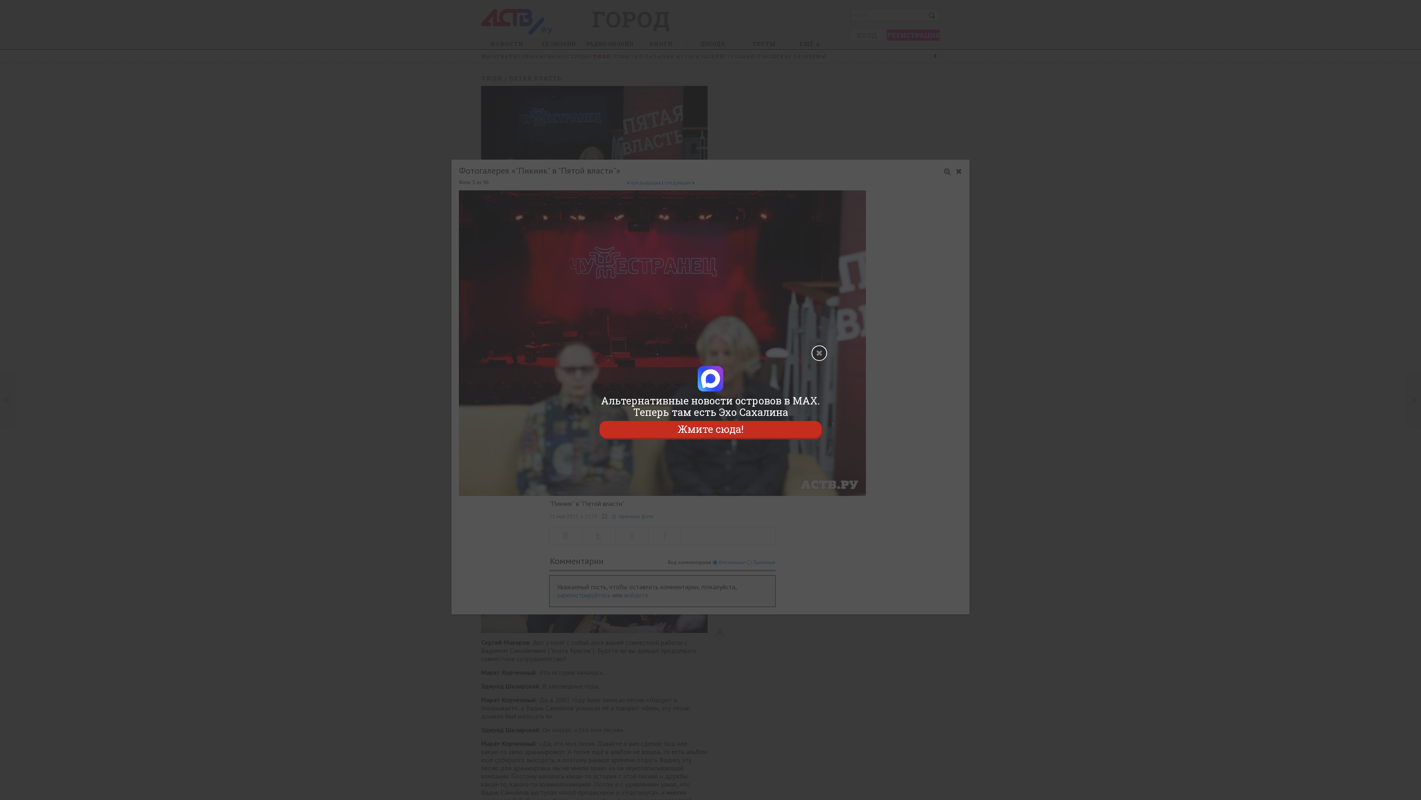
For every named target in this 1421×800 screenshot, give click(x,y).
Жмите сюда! (710, 429)
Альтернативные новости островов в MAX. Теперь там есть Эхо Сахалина (710, 406)
